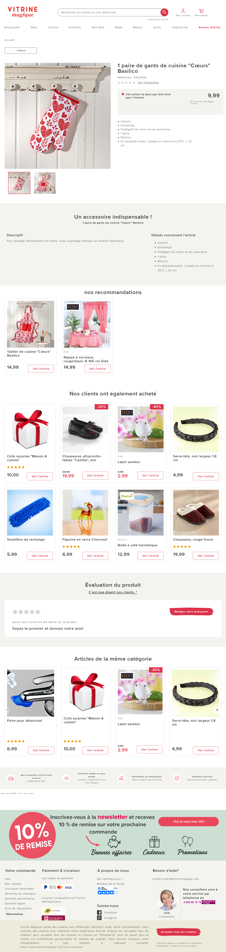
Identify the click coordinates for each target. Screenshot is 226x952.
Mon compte (13, 883)
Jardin (157, 27)
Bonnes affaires (210, 27)
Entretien (75, 27)
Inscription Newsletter (19, 888)
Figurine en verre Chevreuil (84, 540)
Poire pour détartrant (24, 721)
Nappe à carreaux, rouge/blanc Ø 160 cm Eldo (86, 359)
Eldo (66, 351)
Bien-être (98, 27)
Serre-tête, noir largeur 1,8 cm (195, 458)
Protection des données (184, 946)
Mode (118, 27)
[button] (20, 871)
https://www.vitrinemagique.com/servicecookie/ (51, 947)
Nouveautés (12, 27)
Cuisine (53, 27)
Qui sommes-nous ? (110, 879)
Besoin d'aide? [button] (166, 871)
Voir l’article (41, 368)
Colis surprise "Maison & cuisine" (27, 458)
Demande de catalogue (20, 893)
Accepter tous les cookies (178, 932)
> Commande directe (157, 19)
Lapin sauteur (129, 462)
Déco (34, 27)
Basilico (122, 539)
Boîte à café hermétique (137, 545)
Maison (137, 27)
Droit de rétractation (18, 908)
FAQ (7, 879)
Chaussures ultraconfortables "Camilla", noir (82, 458)
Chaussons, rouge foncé (193, 540)
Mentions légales (166, 943)
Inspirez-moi (180, 27)
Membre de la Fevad (110, 883)
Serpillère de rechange (26, 540)
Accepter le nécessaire (189, 943)
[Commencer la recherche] (164, 12)
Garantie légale (15, 903)
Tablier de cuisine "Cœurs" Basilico (29, 354)
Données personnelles (20, 898)
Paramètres (163, 946)
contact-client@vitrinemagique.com (175, 879)
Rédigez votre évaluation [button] (191, 611)
